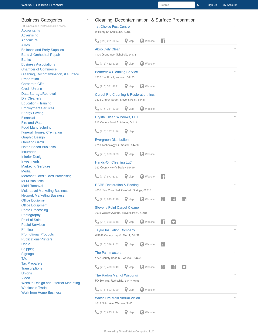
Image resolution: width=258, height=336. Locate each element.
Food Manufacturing (36, 127)
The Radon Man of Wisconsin (117, 275)
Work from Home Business (41, 292)
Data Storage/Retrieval (38, 93)
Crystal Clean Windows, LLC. (117, 116)
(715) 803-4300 (109, 289)
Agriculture (29, 39)
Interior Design (32, 156)
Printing (27, 229)
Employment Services (37, 107)
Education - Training (36, 102)
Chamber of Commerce (39, 68)
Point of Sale (31, 219)
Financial (28, 117)
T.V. (24, 258)
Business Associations (38, 64)
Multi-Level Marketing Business (44, 190)
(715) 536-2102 (109, 244)
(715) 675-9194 (109, 312)
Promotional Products (37, 234)
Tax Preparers (31, 263)
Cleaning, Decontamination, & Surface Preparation (50, 76)
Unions (26, 272)
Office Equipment (34, 200)
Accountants (30, 30)
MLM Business (32, 180)
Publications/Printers (36, 238)
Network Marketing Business (42, 195)
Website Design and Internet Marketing (50, 282)
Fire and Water (32, 122)
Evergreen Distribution (112, 139)
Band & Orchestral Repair (40, 54)
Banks (26, 59)
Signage (27, 253)
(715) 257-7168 (109, 131)
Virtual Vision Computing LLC (136, 331)
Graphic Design (33, 136)
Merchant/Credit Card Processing (46, 175)
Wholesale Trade (34, 287)
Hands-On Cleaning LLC (113, 162)
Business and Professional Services (44, 26)
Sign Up (212, 5)
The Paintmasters (108, 252)
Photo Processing (34, 209)
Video (25, 277)
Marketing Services (35, 166)
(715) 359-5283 (109, 154)
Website (149, 41)
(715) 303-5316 (109, 222)
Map (131, 41)
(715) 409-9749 (109, 267)
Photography (31, 214)
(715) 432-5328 (109, 63)
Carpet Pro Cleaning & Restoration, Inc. (125, 94)
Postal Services (33, 224)
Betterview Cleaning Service (116, 71)
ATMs (25, 44)
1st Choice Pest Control (113, 26)
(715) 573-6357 (109, 176)
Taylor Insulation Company (115, 229)
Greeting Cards (32, 141)
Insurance (28, 151)
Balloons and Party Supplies (42, 49)
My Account (230, 5)
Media (26, 170)
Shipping (28, 248)
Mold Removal (32, 185)
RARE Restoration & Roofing (117, 184)
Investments (30, 161)
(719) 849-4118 (109, 199)
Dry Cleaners (31, 98)
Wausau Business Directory (42, 4)
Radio (25, 243)
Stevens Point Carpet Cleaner (117, 207)
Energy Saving (32, 112)
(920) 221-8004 (109, 41)
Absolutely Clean (108, 48)
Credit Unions (31, 88)
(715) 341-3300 (109, 108)
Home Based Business (38, 146)
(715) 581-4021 (109, 86)
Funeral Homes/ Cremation (41, 132)
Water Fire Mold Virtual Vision (117, 297)
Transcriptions (31, 268)
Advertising (29, 34)
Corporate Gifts (32, 83)
